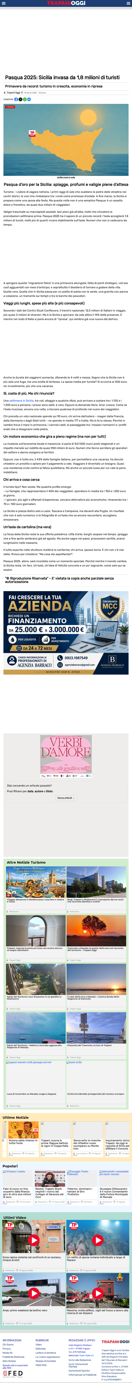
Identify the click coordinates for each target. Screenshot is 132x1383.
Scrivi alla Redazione (80, 1360)
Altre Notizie (9, 1361)
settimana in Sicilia (21, 400)
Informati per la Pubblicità (82, 1374)
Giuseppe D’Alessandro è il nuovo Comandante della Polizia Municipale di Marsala (82, 1193)
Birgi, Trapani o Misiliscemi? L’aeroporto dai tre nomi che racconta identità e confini (95, 900)
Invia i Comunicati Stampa (78, 1365)
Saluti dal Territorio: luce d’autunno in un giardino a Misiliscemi (34, 997)
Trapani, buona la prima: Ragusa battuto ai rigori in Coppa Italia (49, 1143)
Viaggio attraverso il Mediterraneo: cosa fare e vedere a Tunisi (35, 900)
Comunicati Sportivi (79, 1370)
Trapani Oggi (13, 92)
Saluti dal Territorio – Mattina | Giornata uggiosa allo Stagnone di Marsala (34, 1046)
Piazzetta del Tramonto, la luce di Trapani (89, 1045)
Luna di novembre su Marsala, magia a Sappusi (31, 1094)
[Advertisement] (66, 37)
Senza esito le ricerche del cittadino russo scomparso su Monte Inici (81, 1144)
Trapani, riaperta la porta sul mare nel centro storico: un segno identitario (35, 949)
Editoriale (41, 1348)
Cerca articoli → (66, 797)
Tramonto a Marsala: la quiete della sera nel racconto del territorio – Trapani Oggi (95, 949)
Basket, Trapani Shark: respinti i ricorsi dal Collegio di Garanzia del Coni (17, 1193)
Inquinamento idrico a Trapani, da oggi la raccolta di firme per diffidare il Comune (113, 1144)
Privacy (7, 1348)
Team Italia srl (86, 1355)
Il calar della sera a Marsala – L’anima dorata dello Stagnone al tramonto (93, 997)
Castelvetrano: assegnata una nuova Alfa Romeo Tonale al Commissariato (112, 1193)
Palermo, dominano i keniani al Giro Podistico (47, 1191)
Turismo (42, 93)
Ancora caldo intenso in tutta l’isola (17, 1142)
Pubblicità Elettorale (13, 1357)
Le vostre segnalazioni (48, 1357)
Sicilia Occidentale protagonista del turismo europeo (95, 1094)
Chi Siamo (8, 1344)
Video (39, 1344)
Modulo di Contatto (46, 1361)
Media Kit (7, 1352)
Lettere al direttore (46, 1352)
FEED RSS (41, 1365)
